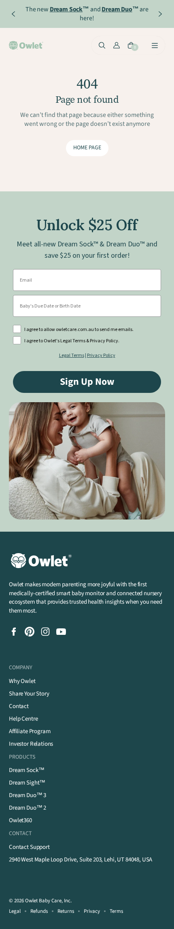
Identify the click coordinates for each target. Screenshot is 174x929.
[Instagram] (45, 631)
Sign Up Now (87, 382)
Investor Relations (31, 744)
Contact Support (29, 847)
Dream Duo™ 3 (27, 795)
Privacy (92, 911)
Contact (19, 706)
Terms (116, 911)
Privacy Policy (101, 355)
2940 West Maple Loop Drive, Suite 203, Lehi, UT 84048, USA (80, 859)
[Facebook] (14, 631)
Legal (15, 911)
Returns (65, 911)
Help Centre (23, 719)
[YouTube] (61, 631)
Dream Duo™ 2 (27, 808)
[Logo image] (27, 45)
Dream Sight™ (27, 782)
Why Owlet (22, 681)
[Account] (116, 45)
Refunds (39, 911)
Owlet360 (20, 820)
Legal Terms (71, 355)
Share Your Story (29, 693)
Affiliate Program (29, 731)
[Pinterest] (29, 631)
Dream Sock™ (26, 770)
